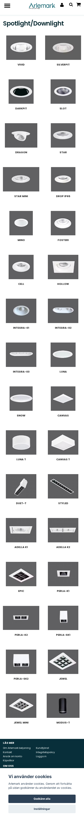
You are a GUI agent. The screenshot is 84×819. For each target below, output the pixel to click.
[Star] (63, 135)
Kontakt (7, 752)
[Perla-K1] (63, 574)
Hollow (63, 284)
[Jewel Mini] (21, 705)
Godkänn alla (42, 798)
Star (63, 152)
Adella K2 (63, 547)
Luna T (21, 459)
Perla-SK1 (63, 635)
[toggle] (9, 6)
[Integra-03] (21, 355)
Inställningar (42, 808)
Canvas (63, 415)
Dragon (21, 152)
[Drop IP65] (63, 179)
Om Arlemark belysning (17, 748)
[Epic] (21, 574)
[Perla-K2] (21, 618)
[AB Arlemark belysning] (42, 6)
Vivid (21, 64)
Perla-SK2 (21, 679)
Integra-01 (21, 328)
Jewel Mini (21, 722)
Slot (63, 108)
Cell (21, 284)
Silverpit (63, 64)
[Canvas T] (63, 442)
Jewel (63, 679)
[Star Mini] (21, 179)
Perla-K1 (63, 591)
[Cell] (21, 267)
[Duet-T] (21, 486)
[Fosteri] (63, 223)
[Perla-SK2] (21, 662)
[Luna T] (21, 442)
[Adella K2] (63, 530)
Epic (21, 591)
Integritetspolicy (45, 752)
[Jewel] (63, 662)
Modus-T (63, 722)
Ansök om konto (12, 756)
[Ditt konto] (62, 5)
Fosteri (63, 240)
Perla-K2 (21, 635)
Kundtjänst (42, 748)
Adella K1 (21, 547)
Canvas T (63, 459)
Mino (21, 240)
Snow (21, 415)
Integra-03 (21, 372)
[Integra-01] (21, 311)
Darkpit (21, 108)
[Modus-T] (63, 705)
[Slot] (63, 91)
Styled (63, 503)
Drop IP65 (63, 196)
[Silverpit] (63, 47)
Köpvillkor (8, 760)
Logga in (41, 756)
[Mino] (21, 223)
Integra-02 (63, 328)
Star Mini (21, 196)
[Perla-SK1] (63, 618)
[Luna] (63, 355)
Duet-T (21, 503)
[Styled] (63, 486)
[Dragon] (21, 135)
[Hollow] (63, 267)
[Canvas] (63, 398)
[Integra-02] (63, 311)
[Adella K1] (21, 530)
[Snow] (21, 398)
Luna (63, 372)
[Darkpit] (21, 91)
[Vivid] (21, 47)
